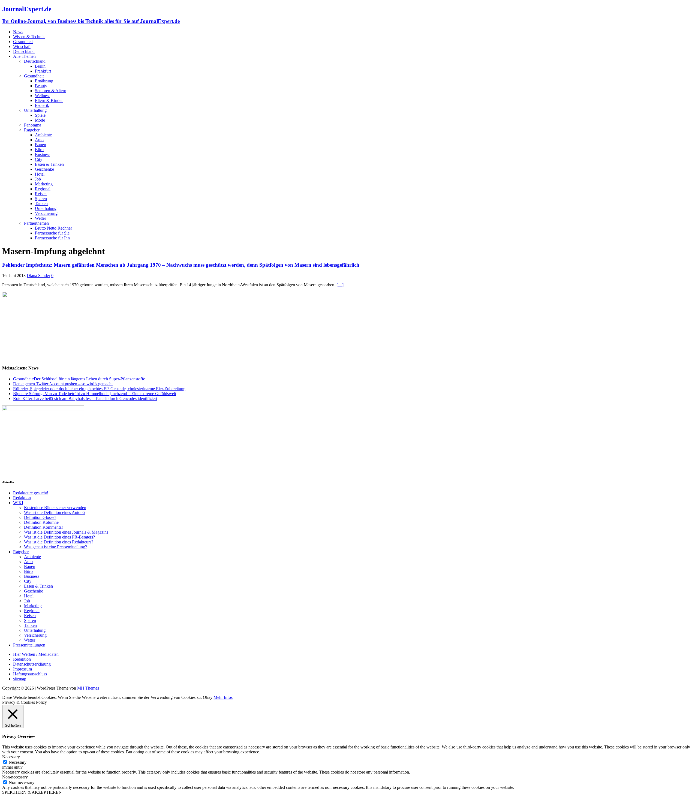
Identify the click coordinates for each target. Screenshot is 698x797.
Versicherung (46, 213)
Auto (39, 139)
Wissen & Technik (29, 36)
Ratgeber (32, 130)
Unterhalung (45, 208)
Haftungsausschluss (30, 674)
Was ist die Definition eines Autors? (54, 512)
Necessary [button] (11, 756)
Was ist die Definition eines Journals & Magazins (66, 532)
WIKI (18, 502)
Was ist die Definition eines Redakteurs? (58, 542)
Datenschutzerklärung (32, 664)
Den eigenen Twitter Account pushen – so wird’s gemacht (63, 383)
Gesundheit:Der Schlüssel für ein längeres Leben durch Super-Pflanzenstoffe (79, 379)
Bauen (40, 144)
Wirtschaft (22, 46)
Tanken (41, 203)
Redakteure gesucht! (30, 493)
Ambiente (43, 135)
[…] (340, 284)
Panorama (32, 125)
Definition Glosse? (40, 517)
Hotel (39, 174)
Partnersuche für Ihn (52, 238)
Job (38, 179)
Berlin (40, 66)
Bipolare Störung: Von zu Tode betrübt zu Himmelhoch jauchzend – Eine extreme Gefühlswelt (94, 393)
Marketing (44, 184)
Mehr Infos (223, 697)
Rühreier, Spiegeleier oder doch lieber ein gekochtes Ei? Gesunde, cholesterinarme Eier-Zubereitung (99, 388)
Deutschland (24, 51)
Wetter (40, 218)
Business (42, 154)
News (18, 31)
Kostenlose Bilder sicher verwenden (55, 507)
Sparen (41, 198)
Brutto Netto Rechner (53, 228)
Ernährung (44, 81)
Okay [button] (207, 697)
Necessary (17, 762)
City (38, 159)
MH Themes (88, 688)
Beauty (41, 85)
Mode (40, 120)
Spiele (40, 115)
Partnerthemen (36, 223)
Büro (39, 149)
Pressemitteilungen (29, 645)
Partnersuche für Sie (52, 233)
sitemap (19, 678)
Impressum (22, 669)
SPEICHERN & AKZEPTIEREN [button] (32, 792)
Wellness (42, 95)
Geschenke (44, 169)
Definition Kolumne (41, 522)
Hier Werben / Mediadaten (36, 654)
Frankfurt (43, 71)
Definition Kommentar (43, 527)
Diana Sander (38, 275)
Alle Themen (24, 56)
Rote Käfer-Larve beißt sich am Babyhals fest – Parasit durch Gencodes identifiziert (85, 398)
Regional (42, 189)
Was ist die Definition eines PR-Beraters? (59, 537)
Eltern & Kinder (49, 100)
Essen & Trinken (49, 164)
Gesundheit (23, 41)
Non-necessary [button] (15, 777)
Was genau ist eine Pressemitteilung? (55, 547)
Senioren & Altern (50, 90)
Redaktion (22, 497)
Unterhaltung (35, 110)
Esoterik (42, 105)
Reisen (41, 193)
